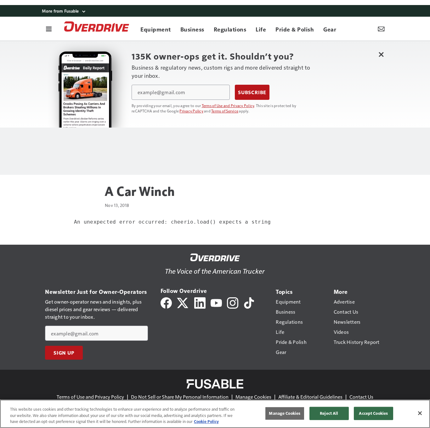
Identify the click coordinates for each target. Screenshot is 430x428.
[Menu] (49, 29)
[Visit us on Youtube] (216, 302)
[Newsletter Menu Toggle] (381, 29)
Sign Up (64, 353)
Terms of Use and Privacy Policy (228, 105)
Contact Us (361, 396)
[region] (215, 414)
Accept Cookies (373, 413)
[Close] (420, 413)
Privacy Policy (191, 110)
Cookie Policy (206, 421)
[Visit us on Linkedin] (200, 302)
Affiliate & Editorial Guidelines (310, 396)
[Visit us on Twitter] (183, 302)
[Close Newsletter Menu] (381, 54)
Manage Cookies (253, 396)
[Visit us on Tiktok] (249, 302)
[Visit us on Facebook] (166, 302)
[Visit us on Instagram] (232, 302)
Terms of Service (224, 110)
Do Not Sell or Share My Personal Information (180, 396)
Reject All (329, 413)
